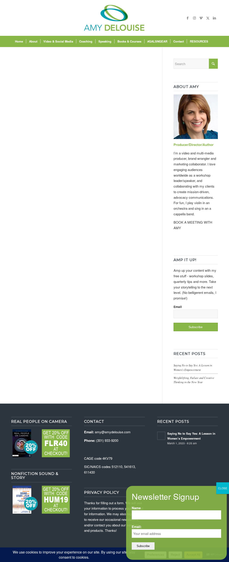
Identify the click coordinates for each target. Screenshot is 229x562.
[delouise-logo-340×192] (114, 18)
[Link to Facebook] (187, 18)
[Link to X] (207, 18)
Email (178, 306)
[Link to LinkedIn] (214, 18)
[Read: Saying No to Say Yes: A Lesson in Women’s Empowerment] (161, 436)
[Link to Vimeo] (201, 18)
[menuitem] (19, 41)
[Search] (214, 41)
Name (136, 507)
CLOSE (222, 488)
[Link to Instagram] (194, 18)
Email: (137, 526)
